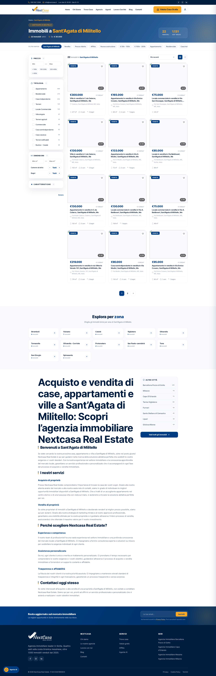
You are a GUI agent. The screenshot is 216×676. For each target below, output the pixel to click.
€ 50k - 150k (125, 46)
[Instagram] (182, 2)
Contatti (138, 10)
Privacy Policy (160, 619)
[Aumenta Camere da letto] (59, 167)
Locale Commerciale (43, 109)
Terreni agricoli (41, 119)
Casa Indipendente (43, 99)
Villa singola (40, 114)
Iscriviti (181, 614)
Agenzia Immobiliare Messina (170, 654)
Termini (185, 672)
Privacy (165, 672)
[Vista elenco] (185, 57)
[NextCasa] (41, 9)
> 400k (34, 73)
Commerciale (41, 125)
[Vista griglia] (180, 57)
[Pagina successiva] (133, 293)
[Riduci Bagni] (50, 173)
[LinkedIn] (186, 2)
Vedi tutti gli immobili (158, 435)
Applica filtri (44, 195)
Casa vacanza (41, 135)
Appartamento (155, 46)
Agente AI (123, 652)
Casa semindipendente (45, 130)
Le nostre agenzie (87, 644)
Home (67, 10)
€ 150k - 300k (139, 46)
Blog (131, 10)
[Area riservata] (185, 9)
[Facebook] (178, 2)
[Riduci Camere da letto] (50, 167)
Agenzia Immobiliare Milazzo (170, 659)
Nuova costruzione (107, 46)
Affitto (93, 46)
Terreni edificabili (42, 140)
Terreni (38, 104)
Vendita (67, 46)
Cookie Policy (175, 672)
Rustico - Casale (42, 145)
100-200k (43, 69)
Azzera (61, 195)
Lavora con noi (86, 648)
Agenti (108, 10)
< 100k (34, 69)
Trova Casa (88, 10)
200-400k (53, 69)
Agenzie (99, 10)
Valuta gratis (124, 644)
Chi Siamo (77, 10)
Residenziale (171, 46)
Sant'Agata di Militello (51, 46)
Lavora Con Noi (120, 10)
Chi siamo (84, 639)
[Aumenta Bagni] (59, 173)
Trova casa (123, 639)
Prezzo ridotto (80, 46)
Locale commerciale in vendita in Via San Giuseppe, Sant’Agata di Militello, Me (167, 100)
